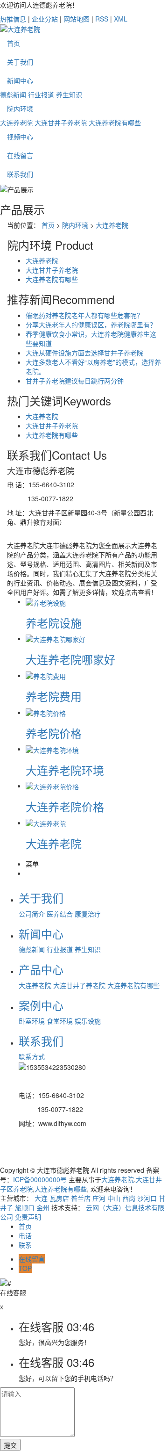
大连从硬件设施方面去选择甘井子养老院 (84, 352)
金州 (42, 1207)
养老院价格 (54, 733)
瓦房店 (59, 1198)
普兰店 (81, 1198)
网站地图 (76, 18)
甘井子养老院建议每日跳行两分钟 (75, 380)
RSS (101, 18)
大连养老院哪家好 (70, 659)
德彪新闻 (13, 94)
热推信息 (13, 18)
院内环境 (20, 108)
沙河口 (147, 1198)
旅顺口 (25, 1207)
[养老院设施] (46, 601)
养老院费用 (54, 696)
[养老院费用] (46, 675)
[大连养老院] (46, 822)
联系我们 (20, 174)
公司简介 (32, 913)
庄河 (98, 1198)
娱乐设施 (88, 1020)
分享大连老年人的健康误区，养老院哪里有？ (91, 324)
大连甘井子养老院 (61, 122)
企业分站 (45, 18)
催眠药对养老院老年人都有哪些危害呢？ (84, 315)
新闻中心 (20, 80)
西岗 (128, 1198)
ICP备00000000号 (40, 1179)
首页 (13, 43)
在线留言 (20, 155)
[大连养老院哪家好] (55, 638)
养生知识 (69, 94)
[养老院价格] (46, 712)
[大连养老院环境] (52, 748)
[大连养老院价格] (52, 785)
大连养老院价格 (65, 806)
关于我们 (20, 61)
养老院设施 (54, 622)
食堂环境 (60, 1020)
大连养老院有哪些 (115, 122)
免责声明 (28, 1216)
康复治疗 (88, 913)
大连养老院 (16, 122)
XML (120, 18)
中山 (113, 1198)
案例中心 (41, 1005)
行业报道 (41, 94)
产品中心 (41, 969)
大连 (41, 1198)
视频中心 (20, 136)
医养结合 (60, 913)
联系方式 (32, 1056)
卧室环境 (32, 1020)
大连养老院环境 (65, 770)
